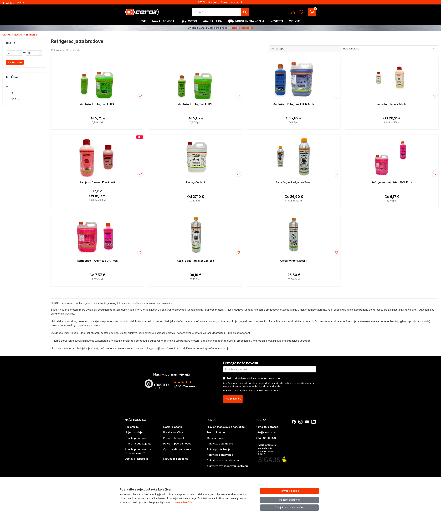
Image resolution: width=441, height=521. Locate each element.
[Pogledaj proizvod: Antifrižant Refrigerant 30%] (195, 77)
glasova (189, 386)
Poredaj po (277, 48)
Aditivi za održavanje (220, 454)
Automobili (166, 21)
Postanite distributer (241, 27)
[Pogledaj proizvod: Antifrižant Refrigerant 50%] (97, 77)
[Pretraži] (245, 12)
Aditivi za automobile (220, 443)
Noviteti (276, 21)
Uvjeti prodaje (133, 432)
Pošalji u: (9, 3)
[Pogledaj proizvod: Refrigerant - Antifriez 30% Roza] (391, 156)
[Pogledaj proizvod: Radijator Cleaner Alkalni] (391, 77)
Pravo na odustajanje (138, 443)
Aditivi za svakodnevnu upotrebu (227, 466)
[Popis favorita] (301, 12)
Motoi (192, 21)
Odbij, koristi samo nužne (289, 507)
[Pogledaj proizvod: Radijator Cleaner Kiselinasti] (97, 156)
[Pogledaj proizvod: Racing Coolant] (195, 156)
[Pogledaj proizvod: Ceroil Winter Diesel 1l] (293, 234)
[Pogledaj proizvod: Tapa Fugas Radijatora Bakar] (293, 156)
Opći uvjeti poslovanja (177, 449)
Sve (143, 21)
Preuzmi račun (216, 432)
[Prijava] (293, 12)
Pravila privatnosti (136, 438)
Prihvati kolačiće (289, 490)
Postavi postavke (289, 499)
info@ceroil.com (266, 432)
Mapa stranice (215, 438)
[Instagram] (300, 421)
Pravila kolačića (173, 432)
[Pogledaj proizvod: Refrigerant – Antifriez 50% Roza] (97, 234)
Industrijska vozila (249, 21)
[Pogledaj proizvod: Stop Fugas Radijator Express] (195, 234)
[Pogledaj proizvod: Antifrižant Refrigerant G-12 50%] (293, 77)
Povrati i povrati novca (177, 443)
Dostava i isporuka (136, 458)
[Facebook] (293, 421)
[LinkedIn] (313, 421)
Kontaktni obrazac (267, 426)
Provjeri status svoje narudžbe (226, 426)
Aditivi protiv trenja (218, 449)
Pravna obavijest (173, 438)
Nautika (216, 21)
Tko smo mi (132, 426)
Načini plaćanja (173, 426)
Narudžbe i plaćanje (175, 458)
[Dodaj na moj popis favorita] (140, 96)
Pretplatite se (233, 398)
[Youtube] (307, 421)
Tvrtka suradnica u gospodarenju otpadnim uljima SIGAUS (267, 450)
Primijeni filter (15, 62)
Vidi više (294, 21)
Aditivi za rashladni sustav (223, 460)
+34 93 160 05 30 (267, 438)
